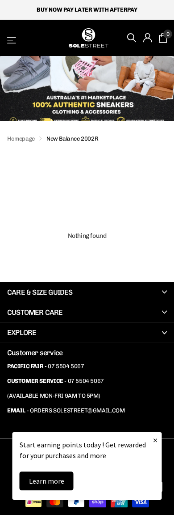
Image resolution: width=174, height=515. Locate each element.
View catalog (12, 40)
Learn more (46, 480)
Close (87, 292)
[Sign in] (147, 37)
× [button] (155, 440)
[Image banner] (87, 88)
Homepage (21, 138)
